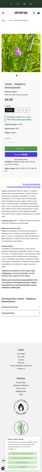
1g (19, 110)
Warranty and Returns (21, 385)
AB (16, 168)
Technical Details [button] (8, 313)
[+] (13, 142)
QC (29, 168)
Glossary (21, 363)
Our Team (21, 357)
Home (3, 20)
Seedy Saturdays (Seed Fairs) (21, 366)
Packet (9, 110)
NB (32, 168)
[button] (16, 75)
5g (27, 110)
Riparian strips (19, 162)
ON (26, 168)
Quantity (8, 138)
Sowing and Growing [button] (10, 307)
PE (35, 168)
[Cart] (39, 13)
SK (19, 168)
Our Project (21, 354)
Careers (21, 360)
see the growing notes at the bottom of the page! (23, 187)
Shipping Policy (21, 391)
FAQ (21, 394)
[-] (5, 142)
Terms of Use (21, 388)
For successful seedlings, (31, 184)
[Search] (34, 13)
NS (6, 171)
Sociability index (7, 220)
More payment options (21, 159)
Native (27, 162)
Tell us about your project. (21, 119)
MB (22, 168)
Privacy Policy (21, 382)
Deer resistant (13, 164)
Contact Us (21, 368)
